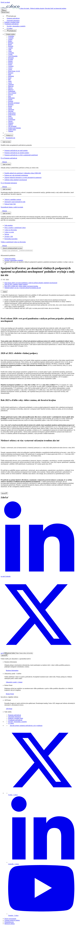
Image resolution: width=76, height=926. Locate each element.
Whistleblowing (9, 922)
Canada (10, 48)
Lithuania (11, 84)
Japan (9, 81)
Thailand (10, 123)
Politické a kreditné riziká (15, 718)
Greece (10, 68)
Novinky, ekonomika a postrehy (17, 721)
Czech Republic (13, 56)
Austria (10, 39)
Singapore (11, 109)
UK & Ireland (12, 126)
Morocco (10, 89)
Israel (9, 78)
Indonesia (11, 76)
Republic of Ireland (13, 103)
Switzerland (11, 119)
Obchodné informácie (14, 716)
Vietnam (10, 131)
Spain (9, 116)
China (10, 51)
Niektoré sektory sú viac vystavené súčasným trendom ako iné (22, 288)
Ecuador (10, 59)
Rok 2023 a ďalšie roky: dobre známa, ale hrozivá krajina (21, 286)
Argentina (11, 36)
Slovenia (10, 111)
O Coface (11, 723)
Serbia (10, 108)
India (9, 74)
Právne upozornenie (10, 918)
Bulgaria (10, 46)
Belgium (10, 43)
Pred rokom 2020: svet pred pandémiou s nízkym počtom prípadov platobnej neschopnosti (30, 283)
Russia (10, 106)
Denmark (11, 58)
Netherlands (11, 91)
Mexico (10, 88)
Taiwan (10, 121)
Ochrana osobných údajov (12, 920)
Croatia (10, 54)
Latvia (10, 83)
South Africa (12, 113)
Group (10, 69)
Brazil (10, 44)
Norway (10, 94)
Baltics (10, 41)
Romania (10, 104)
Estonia (10, 61)
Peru (9, 96)
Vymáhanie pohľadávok (15, 720)
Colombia (11, 53)
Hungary (10, 73)
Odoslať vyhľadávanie (26, 250)
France (10, 64)
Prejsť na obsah (5, 2)
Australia (10, 38)
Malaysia (10, 86)
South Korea (12, 114)
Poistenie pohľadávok (14, 715)
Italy (9, 79)
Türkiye (10, 124)
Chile (9, 49)
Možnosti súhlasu (9, 923)
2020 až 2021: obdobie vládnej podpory (16, 284)
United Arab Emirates (14, 128)
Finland (10, 63)
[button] (10, 16)
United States (12, 129)
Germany (11, 66)
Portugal (10, 101)
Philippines (11, 98)
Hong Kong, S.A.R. (14, 71)
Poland (10, 99)
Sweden (10, 118)
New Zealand (12, 93)
